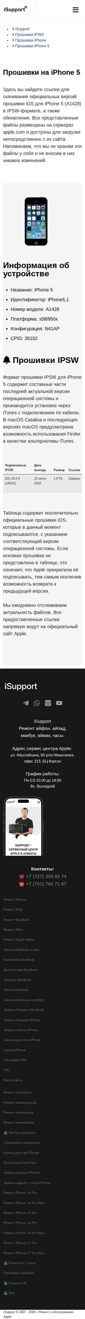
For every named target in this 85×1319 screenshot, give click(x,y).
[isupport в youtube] (59, 703)
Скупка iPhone (15, 1050)
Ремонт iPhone (15, 899)
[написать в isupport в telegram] (26, 703)
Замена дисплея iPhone (22, 1040)
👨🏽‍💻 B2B (9, 1293)
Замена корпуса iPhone (22, 1172)
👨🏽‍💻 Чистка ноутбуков (19, 1132)
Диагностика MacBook (21, 970)
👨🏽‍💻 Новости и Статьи (20, 1263)
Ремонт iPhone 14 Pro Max (24, 1203)
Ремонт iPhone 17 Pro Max (24, 1253)
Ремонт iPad (13, 909)
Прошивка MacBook (19, 1273)
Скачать (74, 478)
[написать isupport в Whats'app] (37, 703)
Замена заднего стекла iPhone (27, 1183)
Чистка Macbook (16, 990)
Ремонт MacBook (17, 920)
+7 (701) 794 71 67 (46, 884)
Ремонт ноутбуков (17, 1092)
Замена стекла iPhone (21, 1030)
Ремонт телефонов (18, 1112)
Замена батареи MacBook (24, 1010)
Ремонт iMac (13, 929)
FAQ (7, 1070)
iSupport (21, 29)
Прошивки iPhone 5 (31, 46)
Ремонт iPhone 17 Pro (20, 1243)
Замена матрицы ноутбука (24, 1000)
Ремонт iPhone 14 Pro (20, 1193)
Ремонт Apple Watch (19, 939)
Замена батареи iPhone (22, 1020)
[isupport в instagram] (48, 703)
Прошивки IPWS (29, 35)
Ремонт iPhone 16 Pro (20, 1223)
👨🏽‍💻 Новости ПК (15, 1283)
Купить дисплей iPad (19, 1163)
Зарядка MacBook (17, 980)
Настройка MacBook (19, 960)
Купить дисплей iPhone (21, 1153)
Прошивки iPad (15, 1060)
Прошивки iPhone (30, 40)
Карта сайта (13, 1080)
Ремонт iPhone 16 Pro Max (24, 1233)
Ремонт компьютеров (20, 1102)
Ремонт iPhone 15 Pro (20, 1213)
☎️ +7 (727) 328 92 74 (42, 876)
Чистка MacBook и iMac (22, 950)
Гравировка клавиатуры (22, 1142)
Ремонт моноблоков (19, 1122)
